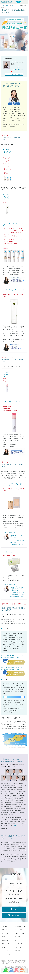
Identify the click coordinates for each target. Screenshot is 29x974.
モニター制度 (18, 929)
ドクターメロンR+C (9, 552)
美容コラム (18, 947)
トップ (2, 5)
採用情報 (17, 936)
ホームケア (14, 5)
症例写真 (4, 936)
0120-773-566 (16, 898)
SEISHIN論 (5, 926)
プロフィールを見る (15, 67)
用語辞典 (17, 950)
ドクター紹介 (5, 950)
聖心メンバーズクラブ (20, 933)
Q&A (3, 947)
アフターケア (5, 943)
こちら (14, 825)
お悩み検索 (5, 940)
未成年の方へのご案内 (20, 926)
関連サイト (18, 940)
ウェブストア (18, 943)
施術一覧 (8, 5)
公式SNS (18, 1)
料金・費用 (5, 933)
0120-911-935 (14, 891)
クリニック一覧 (6, 954)
